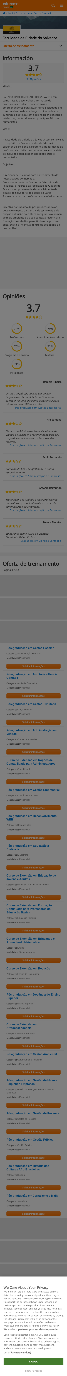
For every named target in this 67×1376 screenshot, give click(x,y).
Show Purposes (33, 1370)
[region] (33, 1326)
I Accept (33, 1361)
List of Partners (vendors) (17, 1352)
